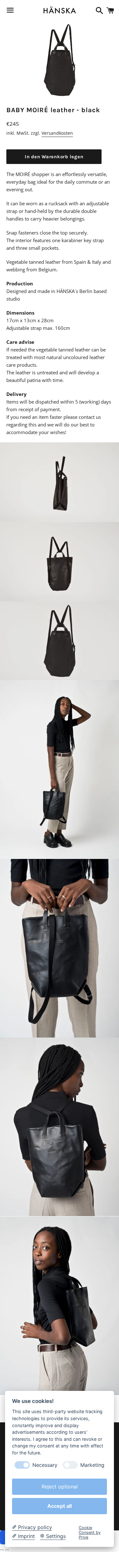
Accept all (59, 1506)
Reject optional (60, 1486)
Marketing (92, 1465)
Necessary (44, 1465)
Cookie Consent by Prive (90, 1532)
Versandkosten (57, 133)
